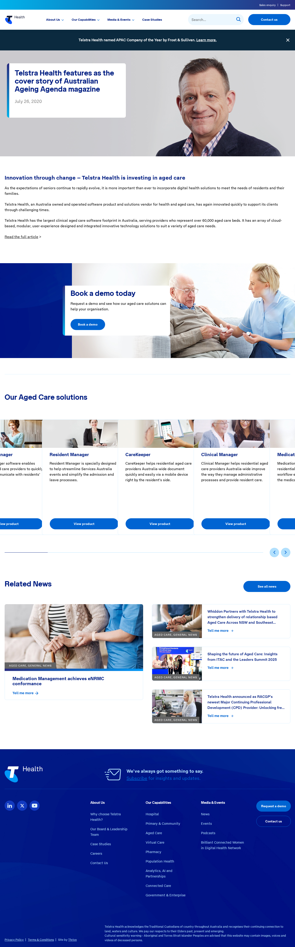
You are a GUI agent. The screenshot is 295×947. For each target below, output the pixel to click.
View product (84, 524)
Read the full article (21, 236)
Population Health (160, 861)
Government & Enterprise (166, 895)
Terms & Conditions (41, 940)
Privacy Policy (14, 940)
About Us (53, 19)
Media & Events (118, 19)
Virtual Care (155, 842)
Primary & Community (163, 823)
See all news (267, 586)
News (205, 814)
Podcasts (208, 833)
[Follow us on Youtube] (35, 806)
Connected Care (158, 885)
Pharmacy (153, 852)
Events (206, 823)
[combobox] (216, 19)
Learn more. (206, 40)
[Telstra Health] (19, 19)
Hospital (152, 814)
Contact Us (99, 863)
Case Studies (152, 19)
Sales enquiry (267, 5)
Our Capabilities (84, 19)
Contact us (269, 19)
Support (285, 5)
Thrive (72, 940)
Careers (96, 853)
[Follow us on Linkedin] (10, 806)
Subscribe (137, 778)
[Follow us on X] (22, 806)
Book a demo (87, 325)
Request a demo (273, 806)
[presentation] (274, 552)
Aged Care (154, 833)
